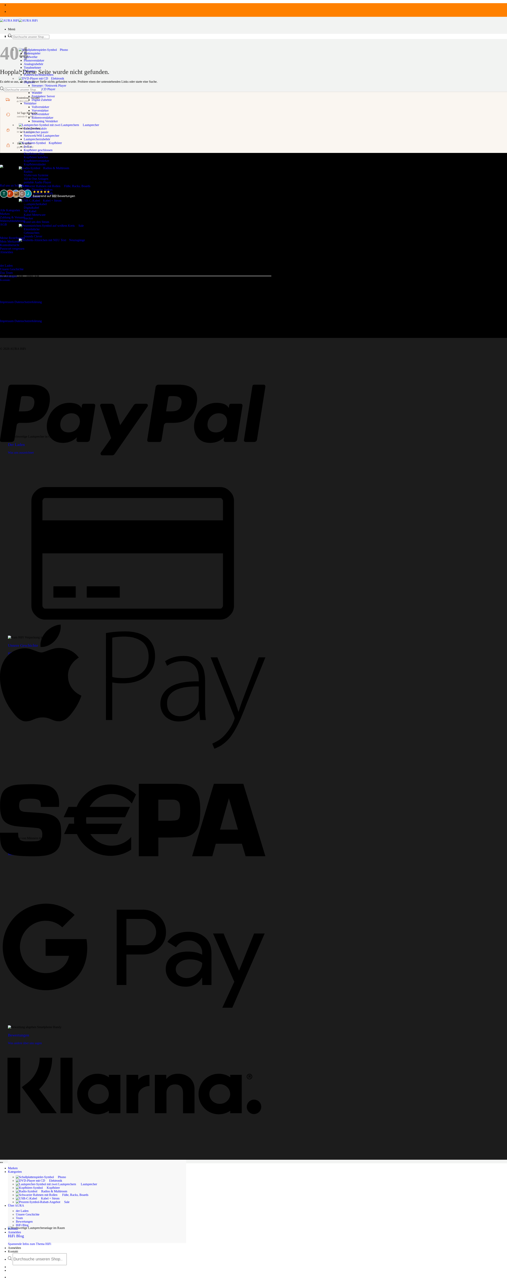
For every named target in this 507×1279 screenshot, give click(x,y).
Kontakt (13, 1251)
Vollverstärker (40, 107)
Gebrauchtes (31, 232)
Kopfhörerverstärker (36, 160)
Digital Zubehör (42, 99)
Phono (64, 49)
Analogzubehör (33, 64)
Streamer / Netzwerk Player (49, 85)
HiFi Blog (22, 1225)
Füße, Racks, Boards (77, 186)
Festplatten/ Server (43, 96)
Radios (28, 171)
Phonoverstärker (34, 60)
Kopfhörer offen (34, 153)
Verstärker (30, 103)
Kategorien (15, 1171)
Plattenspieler (32, 53)
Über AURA (16, 1205)
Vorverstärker (40, 110)
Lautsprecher (91, 125)
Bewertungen (24, 1221)
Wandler (37, 92)
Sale (81, 225)
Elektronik (57, 78)
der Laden (22, 1211)
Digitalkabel (31, 207)
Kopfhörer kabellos (36, 157)
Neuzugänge (77, 240)
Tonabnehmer (32, 67)
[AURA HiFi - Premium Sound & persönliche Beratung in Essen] (19, 20)
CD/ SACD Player (43, 89)
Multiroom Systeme (36, 175)
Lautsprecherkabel (35, 204)
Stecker (28, 218)
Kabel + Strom (52, 200)
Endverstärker (40, 114)
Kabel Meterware (35, 214)
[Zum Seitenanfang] (1, 1162)
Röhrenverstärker (42, 117)
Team (19, 1218)
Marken (13, 1168)
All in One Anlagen (36, 178)
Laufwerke (30, 57)
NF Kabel (30, 211)
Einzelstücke (32, 229)
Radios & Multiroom (56, 168)
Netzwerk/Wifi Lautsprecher (41, 135)
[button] (11, 29)
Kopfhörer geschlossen (38, 150)
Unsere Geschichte (27, 1214)
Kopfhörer (55, 143)
